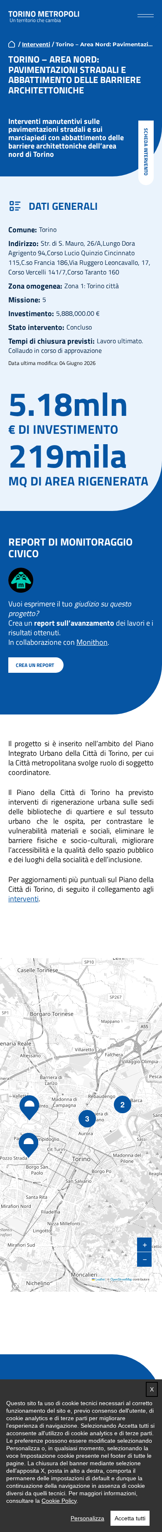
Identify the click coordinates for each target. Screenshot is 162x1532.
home (11, 44)
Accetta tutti (130, 1518)
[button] (145, 15)
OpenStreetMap (121, 1279)
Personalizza (87, 1518)
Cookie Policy (59, 1500)
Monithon (92, 642)
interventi (23, 898)
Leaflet (100, 1279)
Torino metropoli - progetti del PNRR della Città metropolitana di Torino (44, 16)
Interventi (36, 44)
